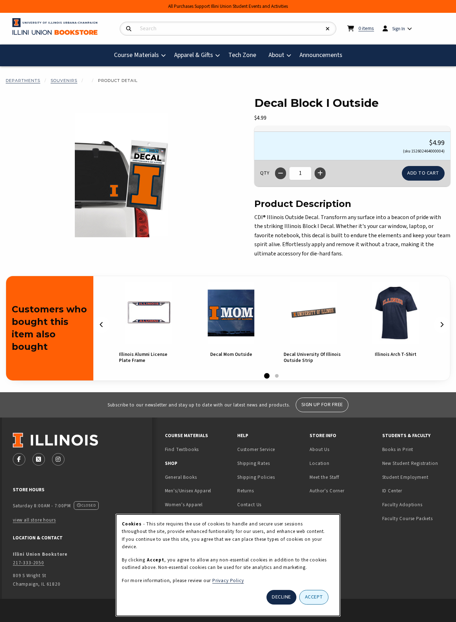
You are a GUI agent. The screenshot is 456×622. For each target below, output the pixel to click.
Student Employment (415, 477)
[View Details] (148, 313)
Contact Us (249, 504)
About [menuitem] (276, 55)
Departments (23, 80)
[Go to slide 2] (277, 376)
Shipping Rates (253, 463)
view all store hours (34, 520)
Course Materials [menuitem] (136, 55)
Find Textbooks (182, 449)
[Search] (128, 29)
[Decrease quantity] (280, 173)
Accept (314, 597)
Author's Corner (327, 490)
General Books (181, 477)
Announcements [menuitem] (321, 55)
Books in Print (415, 449)
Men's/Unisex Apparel (188, 490)
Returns (245, 490)
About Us (320, 449)
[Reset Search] (328, 29)
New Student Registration (410, 463)
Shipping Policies (256, 477)
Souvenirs (64, 80)
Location (320, 463)
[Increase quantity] (320, 173)
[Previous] (101, 324)
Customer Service (256, 449)
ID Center (414, 490)
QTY (264, 173)
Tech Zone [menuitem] (245, 54)
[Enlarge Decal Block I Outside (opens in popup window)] (121, 175)
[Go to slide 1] (267, 376)
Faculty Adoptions (402, 504)
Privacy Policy (228, 580)
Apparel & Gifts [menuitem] (193, 55)
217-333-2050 (28, 562)
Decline (281, 597)
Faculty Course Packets (407, 518)
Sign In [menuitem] (398, 28)
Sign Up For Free (322, 404)
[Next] (442, 324)
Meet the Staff (324, 477)
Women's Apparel (184, 504)
